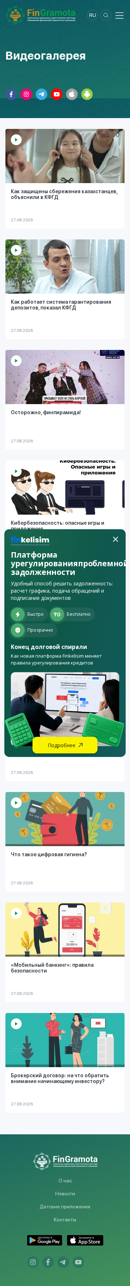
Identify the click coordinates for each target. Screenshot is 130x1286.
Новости (65, 1193)
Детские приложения (65, 1206)
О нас (65, 1180)
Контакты (65, 1219)
